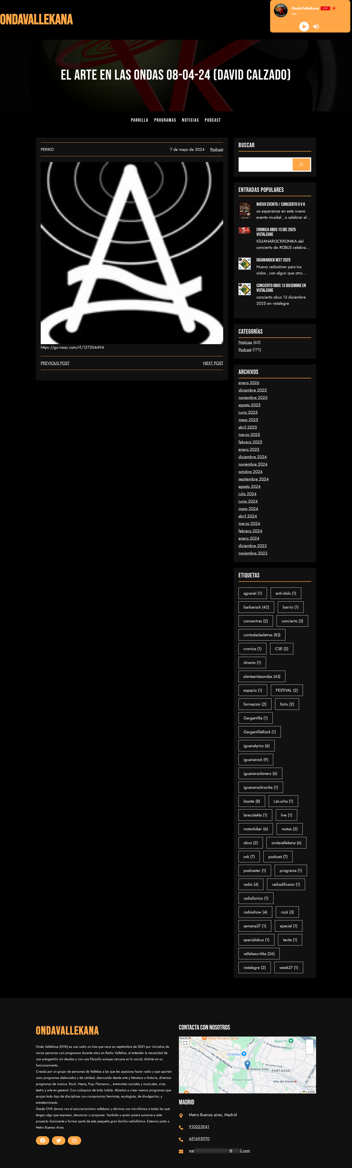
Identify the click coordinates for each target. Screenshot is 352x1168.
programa (291, 870)
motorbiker (256, 829)
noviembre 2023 (252, 553)
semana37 (255, 926)
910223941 (199, 1127)
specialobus (256, 940)
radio (251, 884)
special (288, 926)
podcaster (255, 870)
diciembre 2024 (252, 457)
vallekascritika (259, 953)
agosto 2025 (249, 405)
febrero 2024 (250, 531)
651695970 (199, 1138)
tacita (290, 940)
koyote (252, 801)
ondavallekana (286, 843)
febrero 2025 (250, 442)
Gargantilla (256, 718)
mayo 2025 (248, 420)
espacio (253, 690)
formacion (255, 704)
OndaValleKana (36, 19)
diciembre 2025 (252, 390)
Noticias (245, 342)
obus (251, 843)
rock (287, 912)
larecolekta (255, 815)
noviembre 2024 (252, 464)
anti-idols (286, 593)
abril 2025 (247, 427)
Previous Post (55, 363)
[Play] (304, 27)
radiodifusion (286, 884)
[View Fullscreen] (185, 1043)
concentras (256, 621)
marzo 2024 (249, 523)
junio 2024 (248, 501)
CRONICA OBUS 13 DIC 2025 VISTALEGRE (276, 232)
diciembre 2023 (252, 546)
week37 (288, 967)
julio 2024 (247, 494)
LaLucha (283, 801)
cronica (252, 649)
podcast (278, 856)
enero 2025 (248, 449)
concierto (292, 621)
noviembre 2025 (252, 397)
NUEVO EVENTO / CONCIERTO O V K (280, 204)
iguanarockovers (260, 773)
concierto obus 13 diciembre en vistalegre (281, 288)
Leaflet (310, 1091)
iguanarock (256, 759)
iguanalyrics (257, 746)
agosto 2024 (249, 486)
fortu (287, 704)
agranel (253, 593)
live (286, 815)
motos (290, 829)
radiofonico (256, 898)
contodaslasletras (262, 635)
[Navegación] (301, 164)
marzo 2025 (249, 434)
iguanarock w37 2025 (273, 260)
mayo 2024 (248, 508)
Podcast (216, 149)
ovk (249, 856)
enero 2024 (248, 538)
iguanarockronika (261, 787)
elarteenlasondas (262, 676)
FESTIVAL (287, 690)
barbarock (256, 607)
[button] (247, 1065)
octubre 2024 (250, 471)
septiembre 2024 (253, 479)
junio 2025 (248, 412)
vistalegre (255, 967)
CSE (281, 649)
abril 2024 (247, 516)
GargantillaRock (260, 732)
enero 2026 (248, 383)
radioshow (255, 912)
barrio (291, 607)
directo (252, 662)
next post (213, 363)
